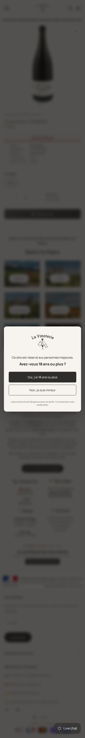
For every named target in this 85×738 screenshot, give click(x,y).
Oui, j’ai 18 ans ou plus (42, 377)
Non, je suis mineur (42, 390)
